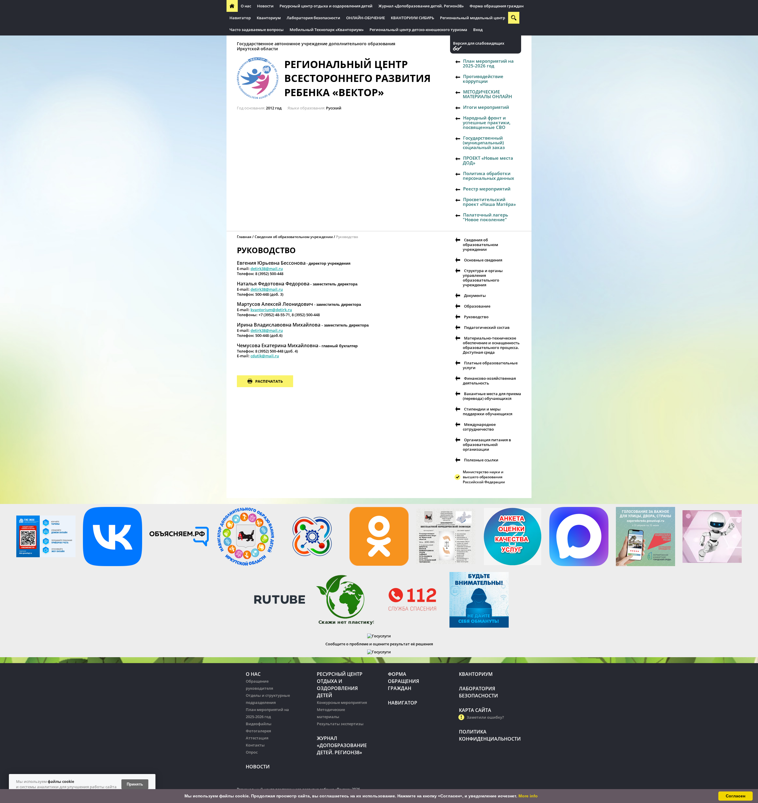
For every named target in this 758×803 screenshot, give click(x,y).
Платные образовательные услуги (490, 365)
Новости (265, 6)
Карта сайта (475, 710)
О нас (246, 6)
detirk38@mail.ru (266, 268)
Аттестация (257, 738)
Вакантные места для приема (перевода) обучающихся (492, 396)
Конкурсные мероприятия (342, 702)
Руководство (476, 316)
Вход (478, 29)
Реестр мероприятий (486, 189)
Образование (477, 306)
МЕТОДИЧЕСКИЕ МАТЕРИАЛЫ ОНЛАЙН (487, 94)
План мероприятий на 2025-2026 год (488, 63)
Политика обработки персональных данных (488, 175)
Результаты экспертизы (340, 723)
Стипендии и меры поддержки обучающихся (487, 411)
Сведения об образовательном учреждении (294, 237)
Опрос (252, 752)
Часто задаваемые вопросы (256, 29)
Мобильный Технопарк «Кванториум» (327, 29)
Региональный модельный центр (472, 17)
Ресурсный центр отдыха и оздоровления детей (326, 6)
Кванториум (269, 17)
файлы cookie (61, 781)
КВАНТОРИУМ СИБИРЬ (412, 17)
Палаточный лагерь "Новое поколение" (485, 217)
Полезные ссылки (481, 460)
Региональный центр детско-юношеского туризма (418, 29)
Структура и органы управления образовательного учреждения (483, 277)
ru (277, 355)
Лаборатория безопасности (313, 17)
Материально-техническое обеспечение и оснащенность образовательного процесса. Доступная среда (491, 345)
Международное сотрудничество (479, 427)
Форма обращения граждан (496, 6)
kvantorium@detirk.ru (271, 309)
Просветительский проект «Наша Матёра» (489, 201)
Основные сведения (483, 260)
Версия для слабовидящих (478, 43)
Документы (475, 295)
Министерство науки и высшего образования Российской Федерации (484, 477)
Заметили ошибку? (485, 717)
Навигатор (240, 17)
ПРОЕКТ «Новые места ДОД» (488, 160)
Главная (244, 237)
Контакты (255, 745)
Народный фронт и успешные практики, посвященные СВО (486, 122)
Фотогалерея (258, 730)
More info (528, 796)
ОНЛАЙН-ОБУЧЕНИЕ (365, 17)
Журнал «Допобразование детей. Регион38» (421, 6)
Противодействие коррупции (483, 78)
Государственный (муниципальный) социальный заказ (484, 142)
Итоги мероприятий (486, 107)
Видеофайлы (259, 723)
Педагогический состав (487, 327)
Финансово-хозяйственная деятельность (489, 381)
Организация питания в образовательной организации (487, 444)
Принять (135, 784)
